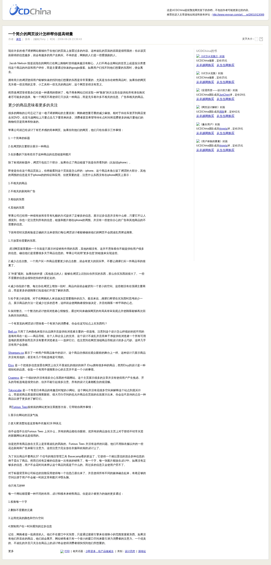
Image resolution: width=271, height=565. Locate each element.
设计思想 (130, 551)
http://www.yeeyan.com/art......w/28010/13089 (238, 14)
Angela (223, 128)
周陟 (221, 111)
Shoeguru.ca (16, 352)
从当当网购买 (225, 65)
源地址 (142, 551)
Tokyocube (15, 390)
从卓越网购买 (205, 65)
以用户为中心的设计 (33, 10)
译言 (18, 39)
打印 (67, 551)
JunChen (224, 94)
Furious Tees (20, 407)
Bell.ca (12, 331)
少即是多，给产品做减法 (99, 551)
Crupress (13, 377)
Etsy (11, 365)
